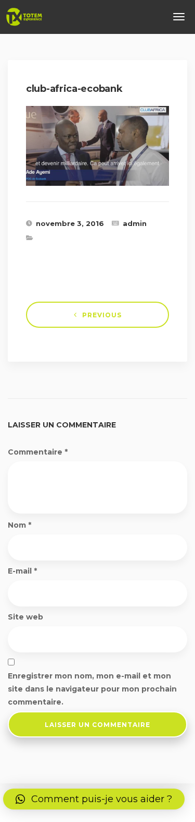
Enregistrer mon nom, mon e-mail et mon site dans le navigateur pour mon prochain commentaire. (92, 689)
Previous (102, 315)
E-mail (22, 571)
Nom (19, 525)
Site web (25, 617)
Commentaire (38, 452)
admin (135, 223)
